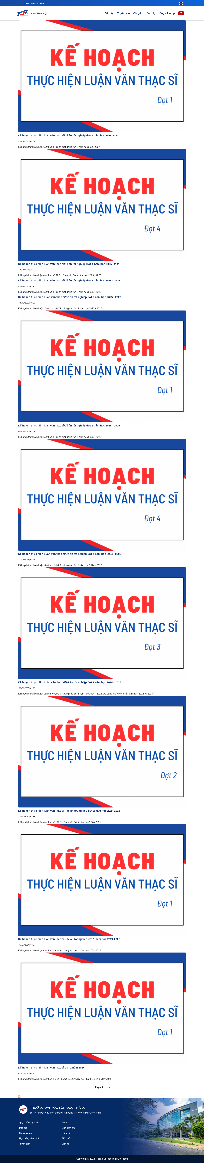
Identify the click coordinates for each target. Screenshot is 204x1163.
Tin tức (65, 1122)
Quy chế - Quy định (29, 1122)
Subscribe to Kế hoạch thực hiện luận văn (19, 1096)
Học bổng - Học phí (164, 13)
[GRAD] (24, 13)
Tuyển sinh (124, 13)
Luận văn (66, 1133)
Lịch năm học (68, 1127)
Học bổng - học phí (29, 1138)
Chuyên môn (141, 13)
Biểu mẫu (66, 1138)
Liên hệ (65, 1143)
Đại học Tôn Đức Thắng (34, 3)
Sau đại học (40, 13)
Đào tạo (110, 13)
